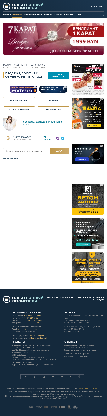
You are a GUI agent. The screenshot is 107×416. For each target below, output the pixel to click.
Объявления (17, 14)
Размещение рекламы (91, 297)
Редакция (98, 299)
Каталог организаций (33, 14)
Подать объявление (58, 75)
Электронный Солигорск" (88, 388)
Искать (59, 151)
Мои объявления (19, 100)
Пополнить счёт (53, 109)
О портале (79, 14)
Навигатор (47, 14)
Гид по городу (59, 14)
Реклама (69, 14)
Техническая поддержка (58, 297)
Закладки (53, 100)
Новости (7, 14)
